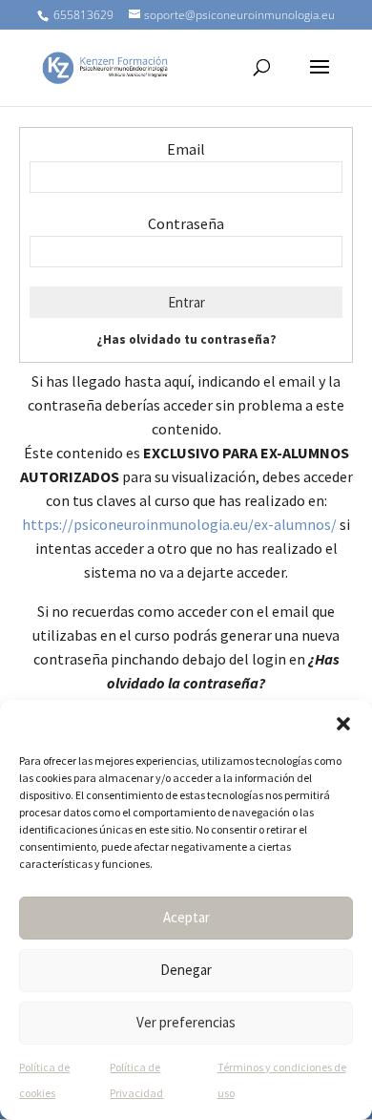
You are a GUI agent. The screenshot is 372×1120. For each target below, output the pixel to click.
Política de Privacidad (136, 1080)
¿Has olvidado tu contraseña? (186, 339)
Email (186, 148)
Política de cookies (44, 1080)
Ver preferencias (186, 1022)
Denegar (186, 970)
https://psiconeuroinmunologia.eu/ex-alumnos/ (179, 524)
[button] (343, 723)
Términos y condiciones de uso (281, 1080)
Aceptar (186, 917)
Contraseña (186, 223)
